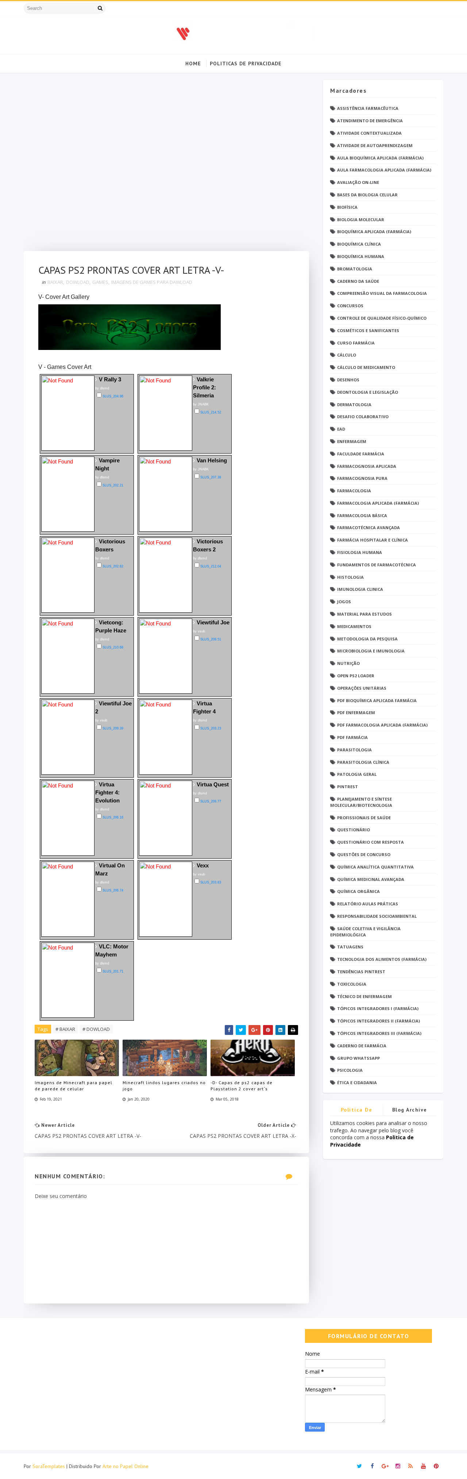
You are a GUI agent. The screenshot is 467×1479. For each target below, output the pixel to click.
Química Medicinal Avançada (370, 879)
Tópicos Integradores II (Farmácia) (378, 1021)
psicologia (350, 1070)
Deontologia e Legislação (367, 392)
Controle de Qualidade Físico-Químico (382, 318)
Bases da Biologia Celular (367, 194)
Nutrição (348, 663)
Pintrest (347, 786)
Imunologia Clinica (360, 589)
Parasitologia (354, 749)
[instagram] (397, 1466)
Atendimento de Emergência (370, 120)
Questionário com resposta (370, 842)
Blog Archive (409, 1109)
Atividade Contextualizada (369, 133)
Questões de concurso (363, 854)
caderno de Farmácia (361, 1045)
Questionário (353, 829)
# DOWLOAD (96, 1029)
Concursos (350, 305)
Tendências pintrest (361, 971)
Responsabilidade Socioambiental (377, 916)
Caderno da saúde (358, 281)
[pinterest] (436, 1466)
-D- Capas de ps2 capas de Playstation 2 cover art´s (242, 1085)
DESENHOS (348, 379)
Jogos (344, 601)
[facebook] (372, 1466)
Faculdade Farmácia (360, 454)
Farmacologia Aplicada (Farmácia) (378, 503)
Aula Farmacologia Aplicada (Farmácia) (384, 170)
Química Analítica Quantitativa (375, 867)
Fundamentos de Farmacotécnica (376, 564)
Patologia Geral (357, 774)
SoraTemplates (48, 1466)
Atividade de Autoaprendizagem (375, 145)
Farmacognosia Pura (362, 478)
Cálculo (346, 355)
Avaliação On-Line (358, 182)
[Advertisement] (166, 165)
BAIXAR (55, 282)
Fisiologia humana (359, 552)
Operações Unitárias (361, 688)
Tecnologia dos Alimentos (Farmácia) (382, 959)
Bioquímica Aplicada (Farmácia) (374, 231)
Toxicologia (351, 984)
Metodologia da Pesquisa (367, 639)
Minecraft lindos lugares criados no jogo (164, 1085)
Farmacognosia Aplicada (366, 466)
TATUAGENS (350, 947)
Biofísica (347, 207)
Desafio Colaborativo (363, 416)
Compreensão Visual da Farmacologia (382, 293)
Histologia (350, 577)
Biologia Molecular (360, 219)
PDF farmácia (352, 737)
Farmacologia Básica (362, 515)
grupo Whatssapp (358, 1058)
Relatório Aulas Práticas (367, 903)
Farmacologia (354, 490)
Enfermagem (351, 441)
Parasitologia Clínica (363, 762)
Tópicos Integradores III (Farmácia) (379, 1033)
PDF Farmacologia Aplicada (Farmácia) (382, 725)
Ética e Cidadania (357, 1082)
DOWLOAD (77, 282)
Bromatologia (354, 268)
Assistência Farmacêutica (367, 108)
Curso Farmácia (356, 343)
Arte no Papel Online (125, 1466)
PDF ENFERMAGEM (356, 712)
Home (193, 63)
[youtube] (423, 1466)
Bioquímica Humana (360, 256)
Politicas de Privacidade (246, 63)
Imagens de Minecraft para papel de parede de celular (73, 1085)
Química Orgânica (358, 891)
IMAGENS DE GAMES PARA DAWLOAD (151, 282)
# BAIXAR (65, 1029)
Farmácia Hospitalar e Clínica (372, 540)
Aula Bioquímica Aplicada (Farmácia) (380, 158)
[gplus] (384, 1466)
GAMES (100, 282)
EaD (341, 429)
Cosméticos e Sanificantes (368, 330)
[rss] (410, 1466)
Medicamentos (354, 626)
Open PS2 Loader (355, 675)
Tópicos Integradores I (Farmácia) (377, 1008)
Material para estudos (364, 614)
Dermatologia (354, 404)
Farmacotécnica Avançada (368, 527)
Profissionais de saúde (364, 817)
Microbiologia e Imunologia (371, 651)
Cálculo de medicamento (366, 367)
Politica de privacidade (356, 1111)
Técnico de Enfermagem (364, 996)
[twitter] (359, 1466)
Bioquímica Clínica (359, 244)
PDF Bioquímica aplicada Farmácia (377, 700)
